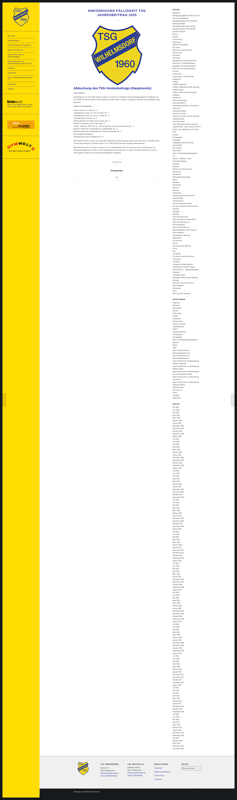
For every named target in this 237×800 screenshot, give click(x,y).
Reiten (175, 180)
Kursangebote (177, 137)
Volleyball (176, 272)
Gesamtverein (178, 321)
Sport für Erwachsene (180, 217)
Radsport (176, 164)
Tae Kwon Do (177, 241)
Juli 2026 (176, 407)
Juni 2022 (176, 534)
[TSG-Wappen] (117, 55)
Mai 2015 (176, 738)
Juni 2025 (176, 442)
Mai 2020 (176, 598)
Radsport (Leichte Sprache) (182, 169)
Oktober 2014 (177, 741)
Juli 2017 (176, 688)
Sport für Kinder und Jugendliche (184, 219)
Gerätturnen (177, 98)
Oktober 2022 (177, 524)
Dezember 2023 (178, 489)
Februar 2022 (177, 545)
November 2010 (178, 749)
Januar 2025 (177, 455)
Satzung (175, 190)
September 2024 (178, 465)
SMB (174, 348)
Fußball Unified (178, 90)
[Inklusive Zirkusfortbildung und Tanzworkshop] (4, 400)
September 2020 (178, 587)
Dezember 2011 (178, 746)
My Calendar (177, 148)
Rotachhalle (177, 185)
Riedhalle (176, 182)
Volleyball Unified (179, 275)
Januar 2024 (177, 487)
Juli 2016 (176, 714)
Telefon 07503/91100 (134, 775)
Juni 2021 (176, 566)
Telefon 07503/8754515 (108, 776)
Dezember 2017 (178, 674)
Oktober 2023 (177, 494)
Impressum (177, 108)
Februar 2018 (177, 669)
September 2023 (178, 497)
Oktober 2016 (177, 709)
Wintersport (177, 288)
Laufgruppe (176, 140)
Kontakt (175, 135)
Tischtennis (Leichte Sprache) (183, 256)
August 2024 (177, 468)
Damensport (177, 42)
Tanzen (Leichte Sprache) (182, 246)
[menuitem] (21, 36)
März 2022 (176, 542)
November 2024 (178, 460)
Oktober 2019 (177, 616)
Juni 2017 (176, 690)
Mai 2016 (176, 719)
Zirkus (175, 291)
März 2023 (176, 510)
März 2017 (176, 698)
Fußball (175, 82)
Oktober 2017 (177, 680)
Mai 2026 (176, 412)
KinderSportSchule (179, 332)
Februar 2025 (177, 452)
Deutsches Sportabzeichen (182, 50)
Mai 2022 (176, 537)
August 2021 (177, 561)
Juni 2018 (176, 659)
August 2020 (177, 590)
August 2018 (177, 653)
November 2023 (178, 492)
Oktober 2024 (177, 463)
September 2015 (178, 735)
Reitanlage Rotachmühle (181, 177)
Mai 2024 (176, 476)
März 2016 (176, 725)
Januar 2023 (177, 516)
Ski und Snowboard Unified (182, 203)
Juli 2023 (176, 500)
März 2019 (176, 635)
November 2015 (178, 733)
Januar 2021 (177, 576)
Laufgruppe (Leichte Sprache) (183, 143)
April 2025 (176, 447)
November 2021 (178, 553)
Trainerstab (177, 259)
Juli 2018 (176, 656)
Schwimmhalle (178, 198)
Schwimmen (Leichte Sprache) (183, 195)
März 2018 (176, 667)
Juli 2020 (176, 592)
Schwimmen (177, 193)
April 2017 (176, 696)
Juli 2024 (176, 471)
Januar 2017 (177, 704)
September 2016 (178, 712)
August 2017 (177, 685)
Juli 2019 (176, 624)
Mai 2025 (176, 444)
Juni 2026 (176, 410)
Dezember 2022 (178, 518)
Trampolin (176, 262)
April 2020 (176, 600)
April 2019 (176, 632)
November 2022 (178, 521)
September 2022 (178, 526)
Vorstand (176, 280)
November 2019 (178, 614)
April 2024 (176, 479)
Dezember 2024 (178, 457)
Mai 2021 (176, 569)
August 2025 (177, 436)
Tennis (175, 248)
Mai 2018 (176, 661)
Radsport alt (177, 172)
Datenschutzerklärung (180, 45)
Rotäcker (176, 188)
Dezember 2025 (178, 426)
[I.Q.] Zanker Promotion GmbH (90, 791)
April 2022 (176, 539)
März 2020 (176, 603)
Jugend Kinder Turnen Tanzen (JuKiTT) (187, 127)
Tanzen (175, 243)
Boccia (175, 34)
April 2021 (176, 571)
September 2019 (178, 619)
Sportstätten (177, 238)
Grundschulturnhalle (180, 100)
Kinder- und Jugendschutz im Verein (185, 129)
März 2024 (176, 481)
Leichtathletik (177, 145)
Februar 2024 (177, 484)
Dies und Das (177, 53)
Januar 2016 (177, 730)
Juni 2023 (176, 502)
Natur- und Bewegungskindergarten (185, 340)
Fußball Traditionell (179, 84)
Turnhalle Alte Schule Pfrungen (184, 267)
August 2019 (177, 622)
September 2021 (178, 558)
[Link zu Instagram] (199, 792)
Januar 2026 (177, 423)
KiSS (174, 132)
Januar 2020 (177, 608)
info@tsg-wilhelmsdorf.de (109, 773)
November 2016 (178, 706)
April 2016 (176, 722)
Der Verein (176, 47)
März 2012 (176, 743)
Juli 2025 (176, 439)
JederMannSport (178, 119)
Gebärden (176, 95)
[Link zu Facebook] (195, 792)
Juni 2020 (176, 595)
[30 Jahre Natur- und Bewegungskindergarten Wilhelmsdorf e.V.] (233, 400)
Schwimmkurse (178, 201)
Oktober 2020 (177, 585)
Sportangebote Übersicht (181, 235)
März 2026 (176, 418)
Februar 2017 (177, 701)
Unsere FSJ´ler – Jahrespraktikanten (186, 270)
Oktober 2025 (177, 431)
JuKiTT (175, 329)
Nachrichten (177, 150)
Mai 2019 (176, 630)
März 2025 (176, 450)
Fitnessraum (177, 74)
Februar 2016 (177, 727)
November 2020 (178, 582)
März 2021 (176, 574)
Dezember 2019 (178, 611)
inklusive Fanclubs (179, 324)
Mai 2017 (176, 693)
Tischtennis (177, 254)
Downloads (176, 58)
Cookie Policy (177, 39)
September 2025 (178, 434)
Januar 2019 (177, 640)
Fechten (175, 71)
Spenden (176, 214)
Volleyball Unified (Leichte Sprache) (185, 278)
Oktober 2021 (177, 555)
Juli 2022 (176, 532)
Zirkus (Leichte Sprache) (181, 293)
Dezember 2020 (178, 579)
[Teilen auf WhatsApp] (117, 177)
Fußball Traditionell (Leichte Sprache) (186, 87)
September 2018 (178, 651)
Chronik (175, 37)
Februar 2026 (177, 420)
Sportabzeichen (178, 387)
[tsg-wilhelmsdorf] (21, 16)
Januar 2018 (177, 672)
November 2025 (178, 428)
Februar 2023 (177, 513)
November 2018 (178, 645)
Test (174, 251)
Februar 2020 (177, 606)
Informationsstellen (179, 111)
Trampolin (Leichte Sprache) (183, 264)
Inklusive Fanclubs (179, 113)
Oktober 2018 (177, 648)
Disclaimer (176, 55)
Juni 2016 (176, 717)
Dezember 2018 (178, 643)
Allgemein (176, 303)
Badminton (176, 13)
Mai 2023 (176, 505)
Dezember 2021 (178, 550)
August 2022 (177, 529)
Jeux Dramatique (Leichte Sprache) (185, 124)
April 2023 (176, 508)
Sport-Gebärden (178, 232)
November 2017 (178, 677)
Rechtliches (177, 174)
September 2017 (178, 682)
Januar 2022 (177, 547)
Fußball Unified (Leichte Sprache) (184, 92)
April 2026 (176, 415)
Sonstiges (176, 211)
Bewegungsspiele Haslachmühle (184, 26)
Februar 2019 (177, 637)
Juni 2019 (176, 627)
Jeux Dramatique (179, 121)
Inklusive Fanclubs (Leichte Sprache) (186, 116)
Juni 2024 (176, 473)
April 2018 (176, 664)
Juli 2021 (176, 563)
